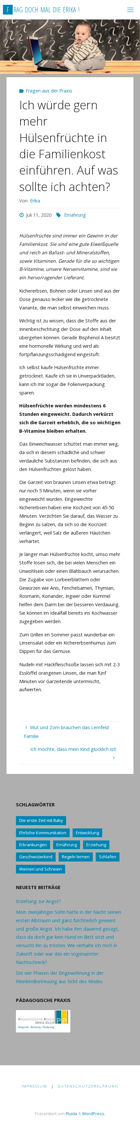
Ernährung (75, 215)
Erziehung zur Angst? (38, 901)
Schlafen (107, 857)
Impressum (34, 1086)
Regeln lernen (76, 857)
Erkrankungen (33, 845)
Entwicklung (87, 833)
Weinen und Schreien (40, 869)
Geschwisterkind (35, 857)
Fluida (71, 1113)
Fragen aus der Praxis (49, 91)
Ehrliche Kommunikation (42, 833)
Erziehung (96, 845)
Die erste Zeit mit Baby (41, 820)
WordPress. (93, 1113)
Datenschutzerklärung (88, 1086)
